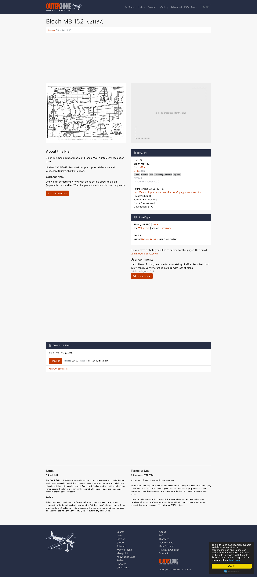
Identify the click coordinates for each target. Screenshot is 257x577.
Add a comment (142, 276)
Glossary (164, 538)
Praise (120, 560)
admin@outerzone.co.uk (144, 253)
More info (234, 560)
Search (132, 7)
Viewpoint (122, 553)
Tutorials (121, 546)
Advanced (176, 7)
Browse (152, 7)
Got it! (231, 566)
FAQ (186, 7)
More (194, 7)
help (154, 225)
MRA (142, 167)
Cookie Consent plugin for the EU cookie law (231, 571)
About (162, 531)
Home (51, 30)
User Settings (166, 546)
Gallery (164, 7)
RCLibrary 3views (148, 239)
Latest (141, 7)
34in (136, 170)
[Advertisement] (128, 56)
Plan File (55, 360)
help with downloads (58, 369)
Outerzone (165, 228)
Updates (121, 563)
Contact (163, 553)
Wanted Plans (124, 549)
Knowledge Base (126, 556)
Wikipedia (143, 228)
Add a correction (57, 193)
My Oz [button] (205, 6)
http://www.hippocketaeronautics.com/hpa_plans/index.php (167, 192)
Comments (123, 567)
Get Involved (166, 542)
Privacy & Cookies (169, 549)
